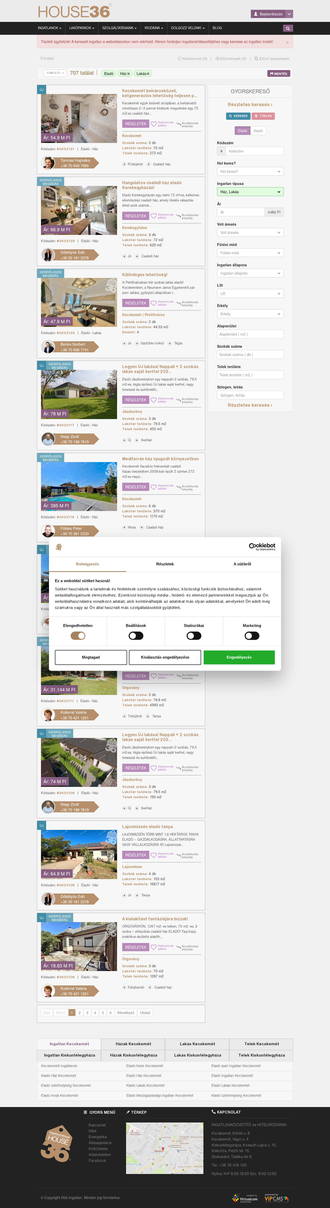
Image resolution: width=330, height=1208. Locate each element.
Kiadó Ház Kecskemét (58, 1075)
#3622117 (65, 425)
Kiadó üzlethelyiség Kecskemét (236, 1095)
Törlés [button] (265, 116)
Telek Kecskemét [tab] (261, 1044)
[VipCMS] (276, 1197)
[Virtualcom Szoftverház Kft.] (247, 1197)
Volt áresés (226, 224)
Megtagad (91, 657)
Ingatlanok (48, 28)
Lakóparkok (80, 28)
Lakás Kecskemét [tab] (197, 1044)
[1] (288, 28)
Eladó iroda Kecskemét (59, 1095)
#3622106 (66, 977)
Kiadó (258, 130)
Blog (217, 28)
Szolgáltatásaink (118, 28)
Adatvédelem (100, 1155)
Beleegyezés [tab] (87, 564)
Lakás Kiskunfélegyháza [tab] (197, 1055)
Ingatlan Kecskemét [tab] (69, 1044)
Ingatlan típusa (230, 183)
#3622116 (65, 517)
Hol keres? (226, 163)
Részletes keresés (249, 105)
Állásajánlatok (100, 1143)
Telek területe (229, 366)
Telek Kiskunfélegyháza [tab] (261, 1055)
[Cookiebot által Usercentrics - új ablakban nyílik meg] (252, 547)
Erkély (222, 305)
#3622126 (66, 333)
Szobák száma (229, 346)
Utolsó (145, 1012)
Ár (219, 203)
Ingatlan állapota (232, 264)
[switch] (136, 636)
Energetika (98, 1137)
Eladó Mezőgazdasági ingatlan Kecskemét (159, 1095)
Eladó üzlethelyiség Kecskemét (66, 1085)
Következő (125, 1012)
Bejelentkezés (271, 13)
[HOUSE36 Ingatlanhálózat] (88, 11)
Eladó (242, 130)
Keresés (240, 116)
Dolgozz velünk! (186, 28)
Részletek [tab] (165, 564)
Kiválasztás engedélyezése (165, 657)
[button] (159, 164)
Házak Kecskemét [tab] (133, 1044)
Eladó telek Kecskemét (144, 1066)
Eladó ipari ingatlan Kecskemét (236, 1066)
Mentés (280, 73)
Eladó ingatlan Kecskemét (232, 1075)
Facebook (97, 1161)
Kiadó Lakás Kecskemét (145, 1085)
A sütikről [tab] (242, 564)
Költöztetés (98, 1149)
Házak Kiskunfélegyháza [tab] (133, 1055)
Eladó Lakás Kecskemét (230, 1085)
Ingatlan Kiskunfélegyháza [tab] (69, 1055)
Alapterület (226, 325)
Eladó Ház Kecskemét (143, 1075)
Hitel (92, 1131)
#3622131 (66, 149)
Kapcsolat (97, 1125)
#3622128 (66, 241)
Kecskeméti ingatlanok (59, 1066)
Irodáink (153, 28)
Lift (220, 285)
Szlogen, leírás (230, 386)
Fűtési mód (227, 244)
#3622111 (65, 701)
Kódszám (225, 142)
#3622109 (66, 793)
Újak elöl (54, 73)
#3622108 (66, 885)
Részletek (135, 123)
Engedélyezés (239, 657)
